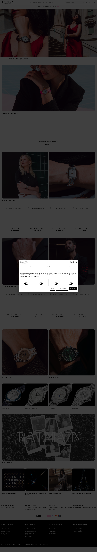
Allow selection (62, 288)
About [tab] (68, 266)
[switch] (41, 284)
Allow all (73, 288)
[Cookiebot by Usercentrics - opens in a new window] (71, 262)
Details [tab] (48, 266)
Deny (52, 288)
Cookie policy (36, 276)
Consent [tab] (29, 266)
